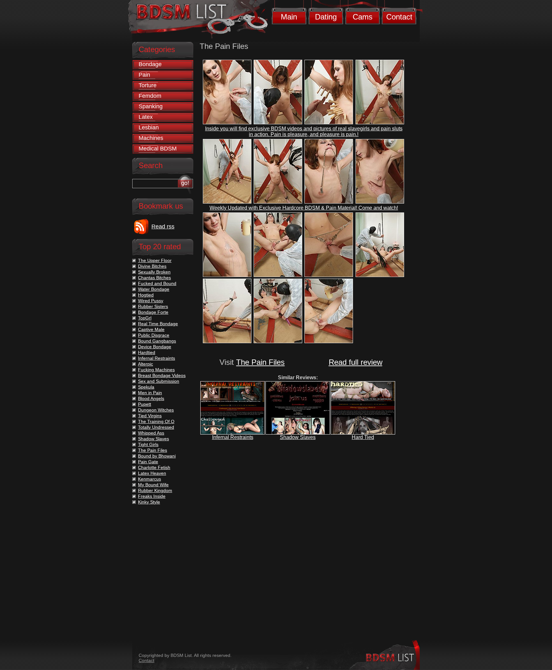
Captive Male (151, 329)
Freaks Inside (151, 496)
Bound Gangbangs (157, 340)
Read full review (355, 362)
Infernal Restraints (232, 437)
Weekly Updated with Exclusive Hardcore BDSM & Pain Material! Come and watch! (304, 208)
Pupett (144, 404)
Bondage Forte (153, 312)
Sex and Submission (158, 381)
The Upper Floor (155, 260)
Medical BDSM (158, 148)
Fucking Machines (156, 369)
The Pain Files (260, 362)
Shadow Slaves (298, 437)
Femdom (150, 96)
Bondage (150, 64)
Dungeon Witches (156, 409)
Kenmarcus (149, 478)
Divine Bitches (152, 266)
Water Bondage (153, 289)
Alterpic (145, 363)
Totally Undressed (156, 427)
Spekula (146, 386)
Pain (144, 75)
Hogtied (146, 294)
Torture (148, 85)
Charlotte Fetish (154, 467)
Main (289, 16)
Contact (399, 16)
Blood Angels (151, 398)
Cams (362, 16)
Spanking (151, 106)
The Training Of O (156, 421)
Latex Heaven (152, 473)
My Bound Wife (153, 484)
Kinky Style (149, 501)
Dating (326, 16)
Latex (146, 117)
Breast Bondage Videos (162, 375)
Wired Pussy (150, 300)
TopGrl (144, 317)
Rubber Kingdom (155, 490)
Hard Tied (363, 437)
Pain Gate (148, 461)
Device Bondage (154, 346)
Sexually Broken (154, 271)
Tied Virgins (150, 415)
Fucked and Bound (157, 283)
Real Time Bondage (158, 323)
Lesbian (149, 127)
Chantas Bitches (154, 277)
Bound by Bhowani (157, 455)
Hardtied (146, 352)
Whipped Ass (151, 432)
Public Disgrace (153, 335)
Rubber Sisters (153, 306)
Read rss (162, 226)
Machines (151, 138)
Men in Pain (150, 392)
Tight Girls (148, 444)
